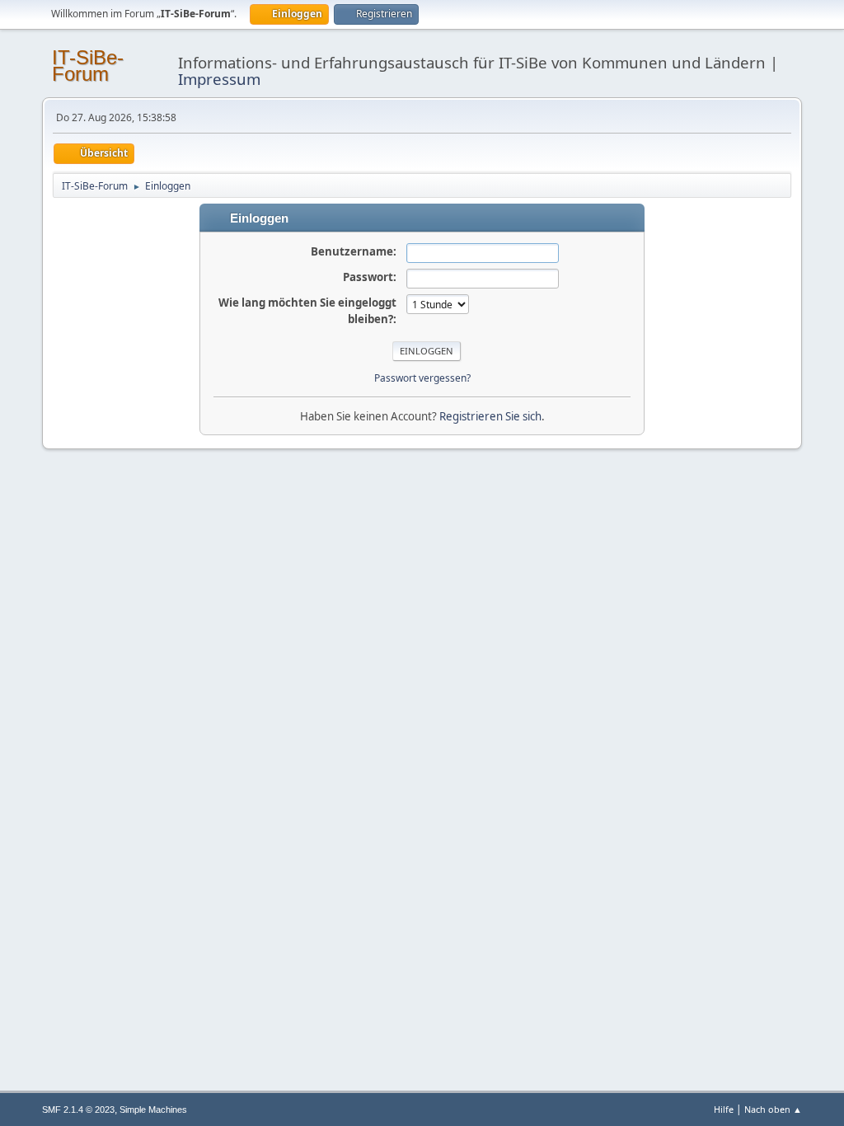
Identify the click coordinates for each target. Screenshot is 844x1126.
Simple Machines (153, 1109)
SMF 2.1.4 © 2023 (78, 1109)
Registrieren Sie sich (490, 416)
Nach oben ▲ (773, 1109)
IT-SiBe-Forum (88, 65)
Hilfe (724, 1109)
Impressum (219, 78)
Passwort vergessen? (422, 378)
